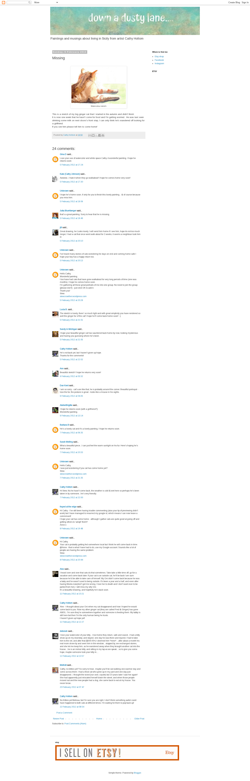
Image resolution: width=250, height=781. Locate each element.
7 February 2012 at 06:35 (71, 432)
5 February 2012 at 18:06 (71, 201)
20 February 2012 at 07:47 (72, 687)
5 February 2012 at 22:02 (71, 359)
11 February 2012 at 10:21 (72, 594)
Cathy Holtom (66, 349)
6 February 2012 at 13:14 (71, 416)
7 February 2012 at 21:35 (71, 478)
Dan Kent (64, 385)
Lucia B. (63, 309)
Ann (62, 368)
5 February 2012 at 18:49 (71, 218)
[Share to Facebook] (99, 135)
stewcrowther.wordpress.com (73, 296)
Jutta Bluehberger (68, 210)
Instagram (159, 63)
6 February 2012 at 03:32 (71, 376)
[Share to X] (96, 135)
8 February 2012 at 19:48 (71, 528)
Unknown (64, 191)
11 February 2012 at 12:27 (72, 622)
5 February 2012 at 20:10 (71, 241)
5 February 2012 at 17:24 (71, 165)
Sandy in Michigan (68, 329)
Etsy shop (159, 56)
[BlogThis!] (93, 135)
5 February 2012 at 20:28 (71, 300)
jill (61, 227)
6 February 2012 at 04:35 (71, 396)
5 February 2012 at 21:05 (71, 339)
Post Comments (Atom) (75, 723)
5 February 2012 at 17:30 (71, 182)
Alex (62, 569)
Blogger (137, 773)
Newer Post (58, 719)
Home (99, 719)
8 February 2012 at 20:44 (71, 560)
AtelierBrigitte (66, 405)
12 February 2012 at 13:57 (72, 656)
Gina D (63, 154)
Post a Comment (64, 713)
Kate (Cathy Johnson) (70, 174)
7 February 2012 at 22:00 (71, 497)
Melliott (63, 665)
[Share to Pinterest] (103, 135)
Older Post (139, 719)
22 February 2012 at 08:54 (72, 707)
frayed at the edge (68, 507)
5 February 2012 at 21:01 (71, 320)
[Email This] (90, 135)
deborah (64, 631)
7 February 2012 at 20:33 (71, 452)
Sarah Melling (66, 442)
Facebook (159, 60)
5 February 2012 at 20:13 (71, 260)
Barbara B (64, 425)
